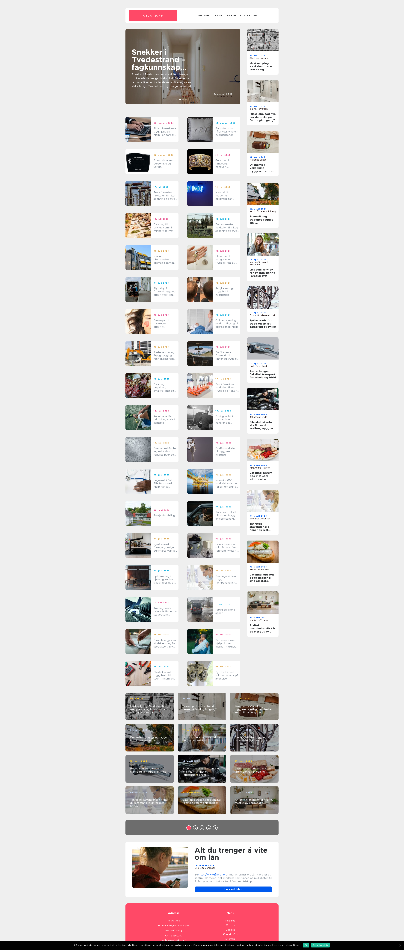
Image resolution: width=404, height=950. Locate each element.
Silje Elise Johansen (260, 58)
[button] (180, 99)
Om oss (217, 15)
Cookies (231, 15)
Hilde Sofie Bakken (260, 366)
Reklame (203, 15)
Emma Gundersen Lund (262, 315)
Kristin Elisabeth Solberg (263, 211)
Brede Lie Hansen (259, 569)
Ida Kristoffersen (223, 96)
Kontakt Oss (249, 15)
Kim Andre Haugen (260, 468)
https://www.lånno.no (211, 874)
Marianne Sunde (258, 160)
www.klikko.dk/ (177, 940)
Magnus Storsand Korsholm (259, 263)
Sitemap (230, 939)
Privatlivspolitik (320, 945)
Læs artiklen (233, 889)
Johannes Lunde (258, 417)
